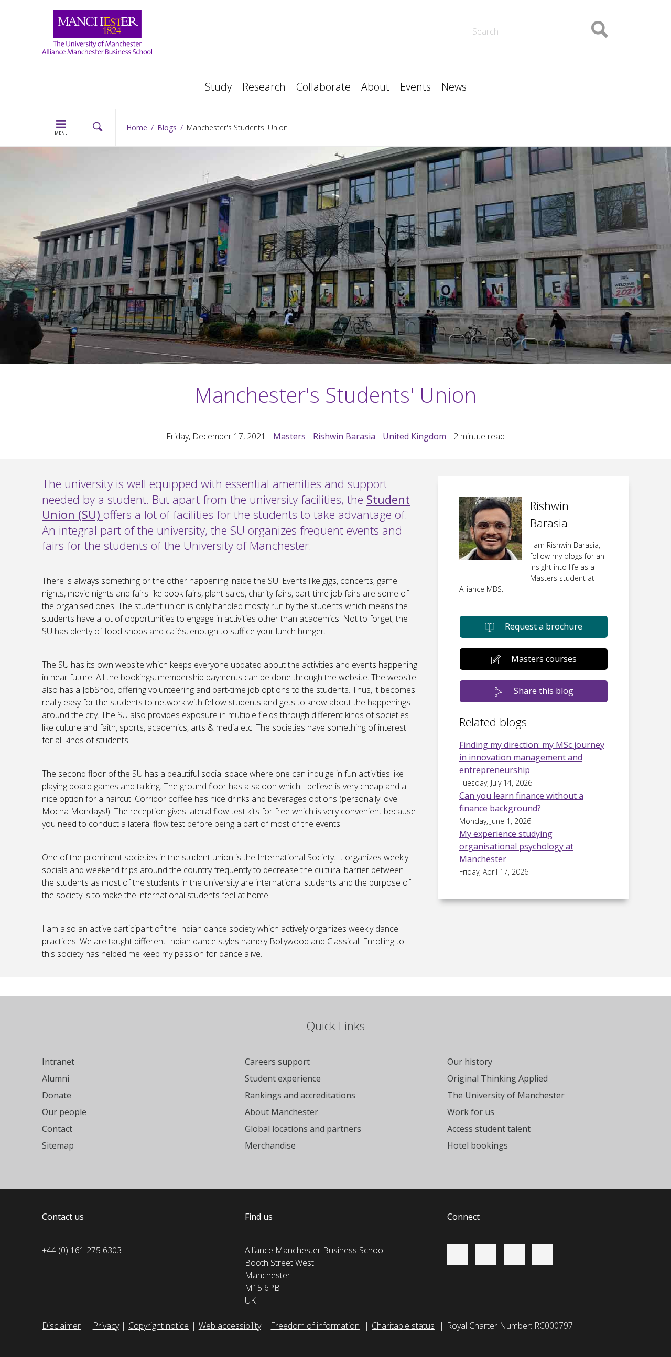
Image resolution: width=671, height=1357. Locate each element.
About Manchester (281, 1112)
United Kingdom (414, 436)
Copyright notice (158, 1325)
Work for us (221, 19)
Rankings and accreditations (300, 1095)
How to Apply (371, 6)
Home (136, 128)
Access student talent (386, 46)
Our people (367, 58)
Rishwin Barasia (344, 436)
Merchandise (270, 1145)
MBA (208, 58)
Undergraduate (80, 81)
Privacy (106, 1325)
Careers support (277, 1061)
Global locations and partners (303, 1128)
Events (415, 87)
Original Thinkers (230, 56)
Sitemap (58, 1145)
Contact (57, 1128)
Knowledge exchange (92, 69)
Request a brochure (543, 626)
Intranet (58, 1061)
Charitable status (403, 1325)
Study (218, 87)
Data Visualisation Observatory (403, 6)
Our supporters (228, 6)
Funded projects (523, 81)
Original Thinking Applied (497, 1078)
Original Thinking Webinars (394, 35)
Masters (508, 58)
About (375, 87)
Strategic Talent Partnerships (253, 46)
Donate (56, 1095)
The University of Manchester (506, 1095)
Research (264, 87)
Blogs (167, 128)
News (454, 87)
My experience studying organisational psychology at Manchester (516, 846)
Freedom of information (315, 1325)
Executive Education (383, 58)
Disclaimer (61, 1325)
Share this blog (543, 691)
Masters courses (544, 659)
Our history (469, 1061)
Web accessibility (230, 1325)
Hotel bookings (477, 1145)
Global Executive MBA (93, 69)
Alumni (55, 1078)
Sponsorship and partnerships (549, 46)
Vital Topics (220, 35)
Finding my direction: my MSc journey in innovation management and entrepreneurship (531, 757)
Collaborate (323, 87)
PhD (501, 58)
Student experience (283, 1078)
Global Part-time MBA (239, 6)
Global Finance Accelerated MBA (114, 81)
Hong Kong (514, 6)
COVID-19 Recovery (89, 81)
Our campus (515, 6)
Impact (212, 58)
